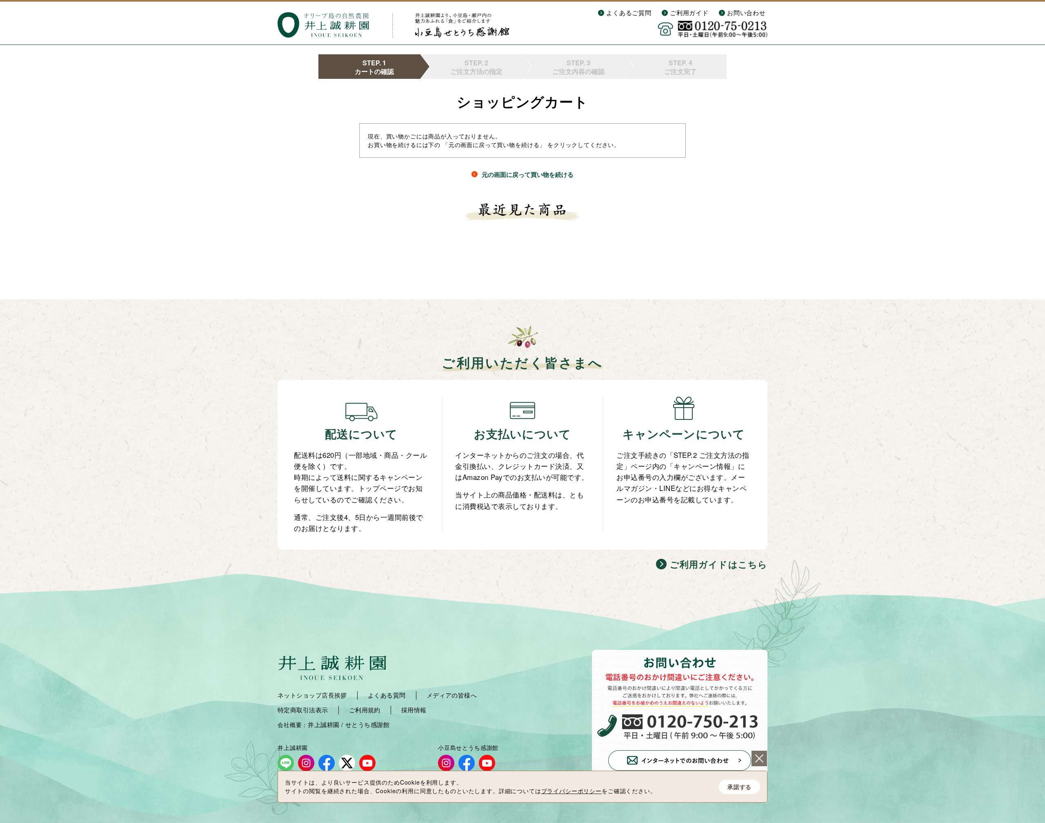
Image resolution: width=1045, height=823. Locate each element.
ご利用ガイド (689, 13)
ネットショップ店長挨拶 (312, 695)
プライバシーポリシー (571, 791)
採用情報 (414, 710)
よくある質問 (387, 695)
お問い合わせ (746, 13)
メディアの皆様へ (452, 695)
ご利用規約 (364, 710)
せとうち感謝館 (367, 724)
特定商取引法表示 (303, 710)
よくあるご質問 (628, 13)
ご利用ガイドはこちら (718, 564)
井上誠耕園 (323, 724)
